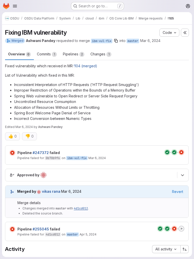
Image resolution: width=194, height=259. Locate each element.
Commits (46, 54)
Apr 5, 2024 (88, 234)
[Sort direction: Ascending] (185, 249)
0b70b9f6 (53, 158)
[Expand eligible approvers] (182, 175)
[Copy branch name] (116, 41)
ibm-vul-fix (101, 41)
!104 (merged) (85, 66)
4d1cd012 (81, 208)
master (133, 41)
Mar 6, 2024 (150, 40)
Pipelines (73, 54)
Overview (18, 54)
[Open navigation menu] (15, 6)
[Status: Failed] (12, 153)
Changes (100, 54)
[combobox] (166, 249)
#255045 (41, 229)
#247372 (41, 152)
